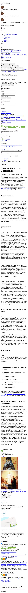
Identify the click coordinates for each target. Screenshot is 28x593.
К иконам (18, 54)
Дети (10, 50)
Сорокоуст (14, 65)
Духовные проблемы (17, 50)
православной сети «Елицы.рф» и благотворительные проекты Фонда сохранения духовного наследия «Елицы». (14, 564)
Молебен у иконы (5, 67)
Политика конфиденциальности (9, 578)
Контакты (3, 57)
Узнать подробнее (5, 497)
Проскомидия (19, 69)
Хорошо (3, 591)
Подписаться (4, 541)
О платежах (14, 556)
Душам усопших (15, 52)
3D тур (5, 40)
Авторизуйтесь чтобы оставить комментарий (13, 456)
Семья (7, 50)
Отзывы (6, 38)
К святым (23, 54)
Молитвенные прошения (10, 34)
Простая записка (5, 65)
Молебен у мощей (17, 67)
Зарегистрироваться (6, 113)
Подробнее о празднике (6, 492)
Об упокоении (11, 64)
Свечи (5, 35)
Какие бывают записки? (19, 554)
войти (2, 108)
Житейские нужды (6, 52)
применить (11, 25)
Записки (6, 33)
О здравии (3, 64)
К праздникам (11, 54)
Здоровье (3, 50)
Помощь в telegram (5, 581)
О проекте (6, 41)
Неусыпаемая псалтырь (7, 69)
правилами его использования (17, 588)
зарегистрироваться (6, 97)
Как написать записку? (7, 554)
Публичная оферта (6, 556)
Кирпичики (7, 37)
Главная (6, 158)
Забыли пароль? (5, 111)
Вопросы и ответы (11, 552)
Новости (8, 57)
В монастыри (4, 54)
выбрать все (4, 25)
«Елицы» (7, 553)
